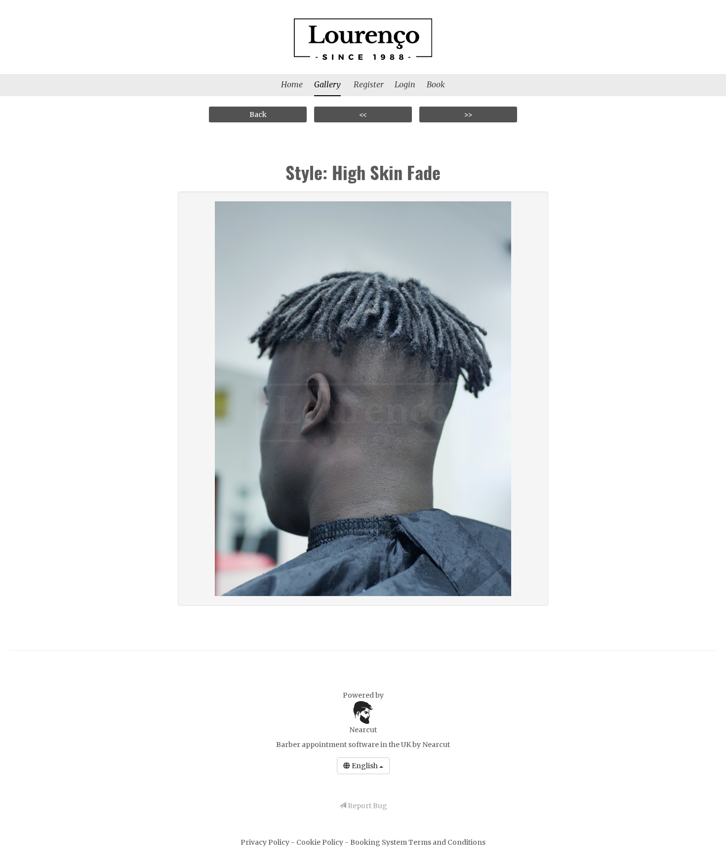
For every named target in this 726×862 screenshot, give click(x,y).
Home (292, 84)
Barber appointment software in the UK (343, 744)
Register (368, 84)
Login (405, 84)
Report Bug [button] (366, 805)
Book (436, 84)
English (364, 765)
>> (468, 114)
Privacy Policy (266, 842)
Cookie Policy (320, 842)
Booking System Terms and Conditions (417, 842)
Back (258, 114)
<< (363, 114)
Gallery (327, 84)
